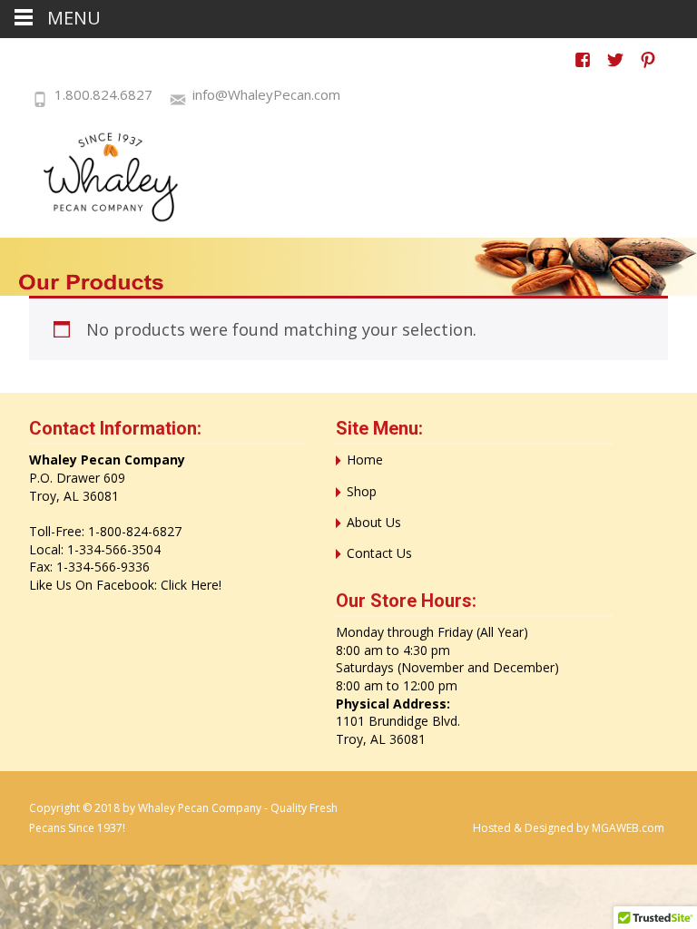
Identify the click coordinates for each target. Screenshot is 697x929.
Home (365, 459)
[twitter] (615, 69)
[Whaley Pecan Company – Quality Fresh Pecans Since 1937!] (100, 177)
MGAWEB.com (628, 828)
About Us (374, 522)
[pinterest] (648, 69)
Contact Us (379, 553)
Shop (362, 491)
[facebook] (582, 69)
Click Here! (191, 584)
